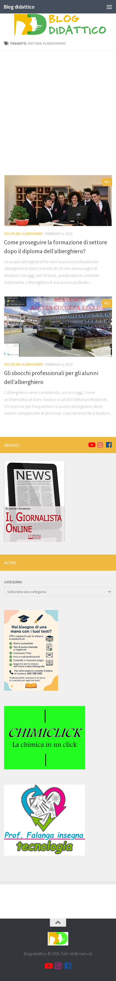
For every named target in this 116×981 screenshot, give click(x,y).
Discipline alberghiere (23, 233)
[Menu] (109, 6)
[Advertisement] (58, 114)
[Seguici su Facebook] (108, 445)
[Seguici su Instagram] (100, 445)
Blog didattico (19, 6)
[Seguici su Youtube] (91, 445)
